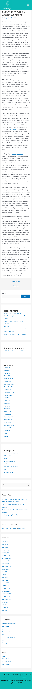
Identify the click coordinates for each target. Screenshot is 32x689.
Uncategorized (6, 18)
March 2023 (7, 376)
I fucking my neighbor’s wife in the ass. (15, 334)
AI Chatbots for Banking (11, 453)
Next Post (16, 286)
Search (4, 293)
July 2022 (7, 397)
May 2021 (7, 436)
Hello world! (24, 351)
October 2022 (8, 389)
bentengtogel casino (17, 154)
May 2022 (7, 403)
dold (5, 464)
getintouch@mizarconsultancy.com (26, 676)
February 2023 (8, 378)
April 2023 (7, 373)
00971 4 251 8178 (6, 676)
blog (5, 458)
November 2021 (8, 419)
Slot (5, 469)
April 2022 (7, 406)
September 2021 (9, 425)
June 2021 (7, 433)
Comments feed (6, 661)
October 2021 (8, 422)
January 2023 (8, 381)
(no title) (6, 326)
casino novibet (12, 129)
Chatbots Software (9, 461)
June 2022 (7, 400)
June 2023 (7, 367)
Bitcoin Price (7, 455)
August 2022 (8, 395)
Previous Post (16, 281)
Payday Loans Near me (11, 466)
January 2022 (8, 414)
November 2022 (9, 387)
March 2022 (7, 408)
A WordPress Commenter (11, 351)
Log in (3, 656)
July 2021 (7, 430)
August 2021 (7, 428)
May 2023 (7, 370)
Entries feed (5, 659)
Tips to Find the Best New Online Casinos (13, 504)
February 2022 (8, 411)
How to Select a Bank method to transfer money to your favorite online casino (15, 316)
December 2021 (8, 417)
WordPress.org (6, 664)
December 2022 (9, 384)
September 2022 (9, 392)
